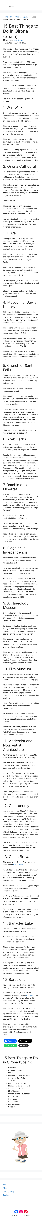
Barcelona (30, 995)
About (5, 1188)
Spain (25, 17)
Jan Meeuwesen (20, 40)
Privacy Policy (8, 1192)
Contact (6, 1195)
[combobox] (21, 6)
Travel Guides (15, 17)
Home (5, 17)
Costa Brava (18, 865)
